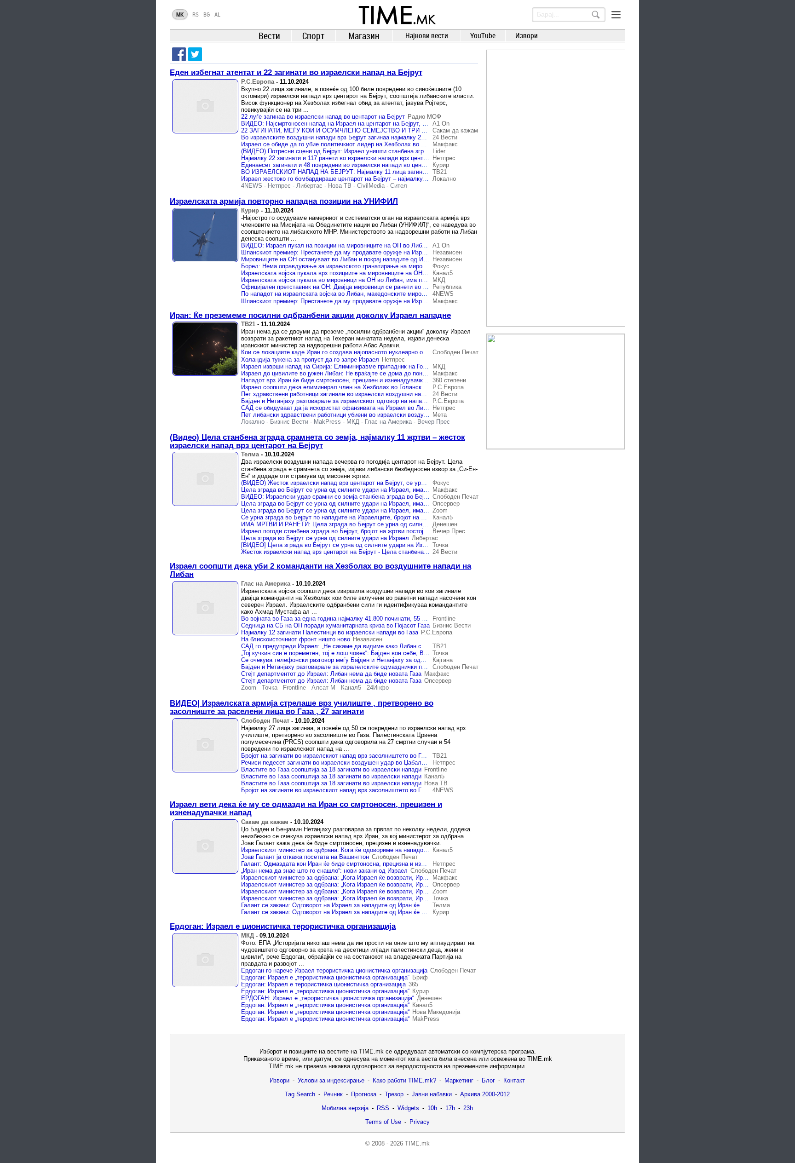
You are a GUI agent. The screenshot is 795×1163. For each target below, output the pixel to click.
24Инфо (378, 687)
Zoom (440, 510)
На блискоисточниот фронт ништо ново (295, 639)
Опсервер (446, 503)
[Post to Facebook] (179, 54)
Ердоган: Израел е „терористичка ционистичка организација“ (325, 977)
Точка (440, 544)
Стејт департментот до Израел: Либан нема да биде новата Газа (331, 673)
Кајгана (442, 659)
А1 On (440, 123)
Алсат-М (323, 687)
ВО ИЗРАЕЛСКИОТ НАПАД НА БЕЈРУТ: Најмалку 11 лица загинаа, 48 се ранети (354, 171)
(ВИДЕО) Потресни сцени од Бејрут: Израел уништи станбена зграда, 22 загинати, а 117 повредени (380, 151)
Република (446, 286)
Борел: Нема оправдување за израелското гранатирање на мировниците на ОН (352, 266)
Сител (398, 185)
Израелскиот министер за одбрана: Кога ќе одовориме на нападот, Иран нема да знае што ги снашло (382, 849)
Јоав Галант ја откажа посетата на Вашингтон (305, 856)
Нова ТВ (339, 185)
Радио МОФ (424, 116)
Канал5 (442, 273)
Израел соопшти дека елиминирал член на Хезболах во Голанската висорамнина (355, 387)
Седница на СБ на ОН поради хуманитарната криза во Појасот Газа (335, 625)
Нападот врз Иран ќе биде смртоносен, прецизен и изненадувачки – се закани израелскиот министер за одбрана (399, 380)
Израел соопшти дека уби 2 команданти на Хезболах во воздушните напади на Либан (320, 570)
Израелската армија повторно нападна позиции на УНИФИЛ (284, 201)
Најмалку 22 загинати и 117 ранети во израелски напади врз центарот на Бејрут (352, 158)
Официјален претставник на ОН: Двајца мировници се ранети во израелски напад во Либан (369, 286)
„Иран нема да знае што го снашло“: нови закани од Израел (324, 870)
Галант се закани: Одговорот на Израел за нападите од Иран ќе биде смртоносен (355, 905)
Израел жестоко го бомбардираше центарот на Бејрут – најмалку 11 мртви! (346, 178)
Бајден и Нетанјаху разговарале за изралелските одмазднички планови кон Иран (354, 666)
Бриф (420, 977)
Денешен (444, 524)
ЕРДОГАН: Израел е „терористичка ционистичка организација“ (327, 998)
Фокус (440, 266)
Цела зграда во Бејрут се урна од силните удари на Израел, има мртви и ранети (354, 489)
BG (206, 14)
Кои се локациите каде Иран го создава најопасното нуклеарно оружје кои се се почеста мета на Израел (388, 352)
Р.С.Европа (257, 81)
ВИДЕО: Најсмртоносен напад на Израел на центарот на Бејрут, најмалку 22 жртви (357, 123)
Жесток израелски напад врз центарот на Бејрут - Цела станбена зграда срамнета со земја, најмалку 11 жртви (396, 551)
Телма (250, 454)
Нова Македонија (436, 1011)
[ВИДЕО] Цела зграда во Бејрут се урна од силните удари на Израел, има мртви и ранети (367, 544)
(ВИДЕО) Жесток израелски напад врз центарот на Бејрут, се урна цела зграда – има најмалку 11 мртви (387, 482)
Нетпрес (443, 158)
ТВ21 (439, 171)
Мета (439, 414)
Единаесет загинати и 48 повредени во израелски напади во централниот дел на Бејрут (364, 164)
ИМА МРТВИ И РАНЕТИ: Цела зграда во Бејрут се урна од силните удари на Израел (360, 524)
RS (195, 14)
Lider (438, 151)
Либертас (309, 185)
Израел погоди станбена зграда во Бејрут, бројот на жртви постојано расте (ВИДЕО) (359, 531)
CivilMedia (371, 185)
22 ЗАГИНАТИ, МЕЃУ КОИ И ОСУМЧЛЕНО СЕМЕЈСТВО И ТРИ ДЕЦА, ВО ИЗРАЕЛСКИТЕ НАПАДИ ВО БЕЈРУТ (400, 130)
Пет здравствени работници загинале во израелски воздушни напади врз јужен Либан (361, 394)
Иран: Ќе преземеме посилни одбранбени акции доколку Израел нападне (310, 315)
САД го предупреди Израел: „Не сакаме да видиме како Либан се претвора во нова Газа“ (365, 646)
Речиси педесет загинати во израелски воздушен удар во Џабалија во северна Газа (358, 762)
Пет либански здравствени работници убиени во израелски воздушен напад (347, 414)
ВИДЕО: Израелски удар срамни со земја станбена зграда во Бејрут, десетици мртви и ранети (373, 496)
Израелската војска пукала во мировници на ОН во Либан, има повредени (344, 279)
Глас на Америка (388, 421)
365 (413, 984)
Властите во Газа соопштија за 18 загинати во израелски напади (331, 769)
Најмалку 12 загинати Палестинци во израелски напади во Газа (329, 632)
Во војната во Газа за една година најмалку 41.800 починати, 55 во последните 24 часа (363, 618)
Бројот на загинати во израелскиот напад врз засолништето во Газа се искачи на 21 (358, 755)
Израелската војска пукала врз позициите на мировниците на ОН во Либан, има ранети (362, 273)
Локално (444, 178)
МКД (438, 279)
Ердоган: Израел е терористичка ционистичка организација (323, 984)
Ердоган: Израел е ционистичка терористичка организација (283, 926)
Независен (447, 252)
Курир (440, 164)
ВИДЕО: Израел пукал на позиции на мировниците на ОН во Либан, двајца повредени (361, 245)
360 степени (449, 380)
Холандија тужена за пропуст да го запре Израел (310, 359)
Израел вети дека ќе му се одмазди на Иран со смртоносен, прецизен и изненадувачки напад (306, 808)
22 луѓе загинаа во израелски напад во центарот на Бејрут (323, 116)
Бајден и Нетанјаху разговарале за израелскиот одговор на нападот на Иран (348, 400)
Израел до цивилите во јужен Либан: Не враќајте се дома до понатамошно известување (364, 373)
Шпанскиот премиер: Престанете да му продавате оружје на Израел (336, 252)
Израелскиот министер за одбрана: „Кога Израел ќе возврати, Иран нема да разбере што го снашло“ (381, 877)
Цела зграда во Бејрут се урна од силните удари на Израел (325, 538)
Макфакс (445, 144)
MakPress (327, 421)
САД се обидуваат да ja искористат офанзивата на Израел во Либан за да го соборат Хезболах (375, 407)
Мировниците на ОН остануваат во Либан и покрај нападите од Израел (340, 259)
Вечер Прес (433, 421)
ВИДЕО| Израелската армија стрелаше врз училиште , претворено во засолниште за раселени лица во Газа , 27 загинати (301, 707)
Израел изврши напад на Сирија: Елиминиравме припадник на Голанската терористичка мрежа (374, 366)
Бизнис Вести (289, 421)
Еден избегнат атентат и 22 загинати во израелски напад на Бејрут (296, 72)
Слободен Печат (455, 352)
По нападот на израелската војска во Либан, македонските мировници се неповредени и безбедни (378, 293)
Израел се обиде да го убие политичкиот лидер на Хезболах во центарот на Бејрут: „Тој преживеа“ (379, 144)
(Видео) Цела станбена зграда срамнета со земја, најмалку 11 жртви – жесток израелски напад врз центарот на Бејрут (317, 441)
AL (217, 14)
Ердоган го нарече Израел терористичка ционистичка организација (334, 970)
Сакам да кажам (455, 130)
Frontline (443, 618)
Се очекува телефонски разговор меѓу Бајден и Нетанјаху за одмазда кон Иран (352, 659)
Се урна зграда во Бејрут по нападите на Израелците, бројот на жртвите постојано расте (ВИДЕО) (378, 517)
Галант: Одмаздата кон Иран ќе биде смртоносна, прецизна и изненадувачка (348, 863)
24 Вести (444, 137)
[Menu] (616, 15)
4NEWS (251, 185)
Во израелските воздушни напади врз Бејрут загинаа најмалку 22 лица (340, 137)
